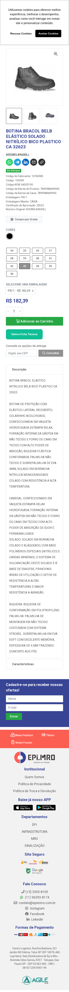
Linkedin (37, 919)
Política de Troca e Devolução (34, 791)
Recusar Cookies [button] (21, 33)
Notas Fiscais (23, 742)
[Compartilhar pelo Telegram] (17, 162)
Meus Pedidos (24, 735)
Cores (10, 230)
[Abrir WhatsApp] (59, 982)
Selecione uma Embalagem (26, 284)
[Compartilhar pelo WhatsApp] (9, 162)
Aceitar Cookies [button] (48, 33)
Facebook (36, 914)
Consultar (52, 353)
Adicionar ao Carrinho (36, 321)
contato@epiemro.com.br (37, 903)
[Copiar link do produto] (41, 162)
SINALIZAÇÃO (34, 846)
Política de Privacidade (34, 784)
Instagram (37, 908)
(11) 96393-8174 (36, 897)
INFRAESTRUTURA (34, 832)
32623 (40, 205)
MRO (34, 839)
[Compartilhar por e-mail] (33, 162)
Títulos (50, 735)
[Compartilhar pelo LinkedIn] (25, 162)
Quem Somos (34, 777)
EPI (34, 825)
